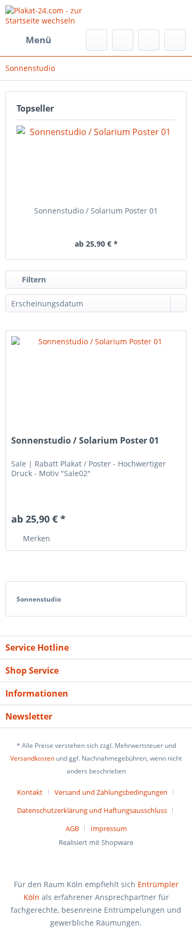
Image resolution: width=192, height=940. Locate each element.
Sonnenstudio (39, 599)
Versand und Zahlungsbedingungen (110, 792)
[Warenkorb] (175, 40)
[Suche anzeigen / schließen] (96, 40)
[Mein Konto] (148, 40)
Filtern (33, 279)
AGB (72, 828)
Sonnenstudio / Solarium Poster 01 (96, 211)
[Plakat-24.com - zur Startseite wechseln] (50, 14)
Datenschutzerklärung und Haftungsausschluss (92, 810)
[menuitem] (28, 40)
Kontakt (30, 792)
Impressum (109, 828)
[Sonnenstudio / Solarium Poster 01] (96, 162)
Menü (38, 40)
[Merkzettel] (122, 40)
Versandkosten (32, 758)
